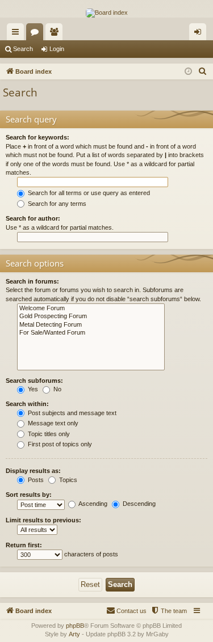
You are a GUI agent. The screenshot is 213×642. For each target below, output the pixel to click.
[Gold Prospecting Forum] (91, 316)
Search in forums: (32, 281)
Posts (35, 479)
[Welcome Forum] (91, 308)
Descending (138, 503)
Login (56, 48)
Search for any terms (56, 203)
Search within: (27, 403)
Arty (74, 634)
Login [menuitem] (200, 34)
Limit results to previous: (43, 520)
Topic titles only (48, 433)
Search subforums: (34, 380)
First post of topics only (59, 444)
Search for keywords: (37, 137)
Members (56, 34)
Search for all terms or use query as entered (88, 192)
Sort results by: (29, 494)
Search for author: (33, 218)
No (56, 389)
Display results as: (33, 470)
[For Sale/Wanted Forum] (91, 333)
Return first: (24, 545)
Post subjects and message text (71, 412)
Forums (37, 34)
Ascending (92, 503)
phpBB (75, 625)
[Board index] (107, 13)
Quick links (17, 34)
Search (23, 48)
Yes (32, 389)
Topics (67, 479)
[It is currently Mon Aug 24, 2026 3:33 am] (188, 71)
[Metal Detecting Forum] (91, 325)
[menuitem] (203, 71)
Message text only (52, 423)
